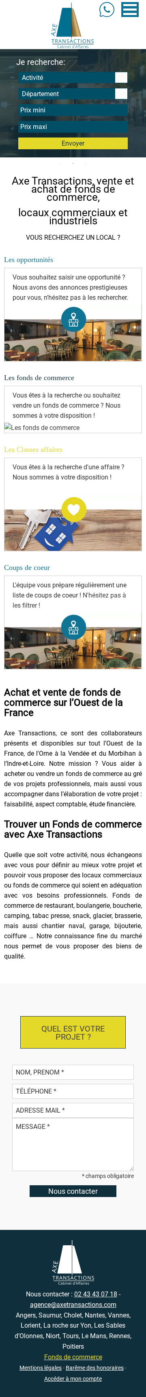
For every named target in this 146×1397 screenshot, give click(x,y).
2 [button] (73, 163)
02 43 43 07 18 (95, 1294)
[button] (130, 9)
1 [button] (61, 163)
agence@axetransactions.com (73, 1305)
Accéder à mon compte (73, 1379)
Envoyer (73, 143)
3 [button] (85, 163)
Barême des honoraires (95, 1368)
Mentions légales (40, 1368)
